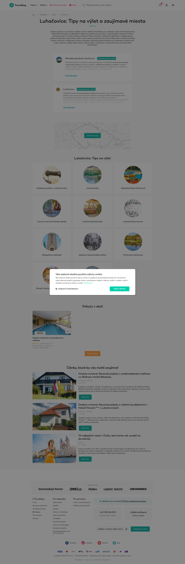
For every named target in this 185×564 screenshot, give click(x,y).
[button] (67, 289)
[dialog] (92, 282)
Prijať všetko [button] (119, 289)
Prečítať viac (88, 283)
